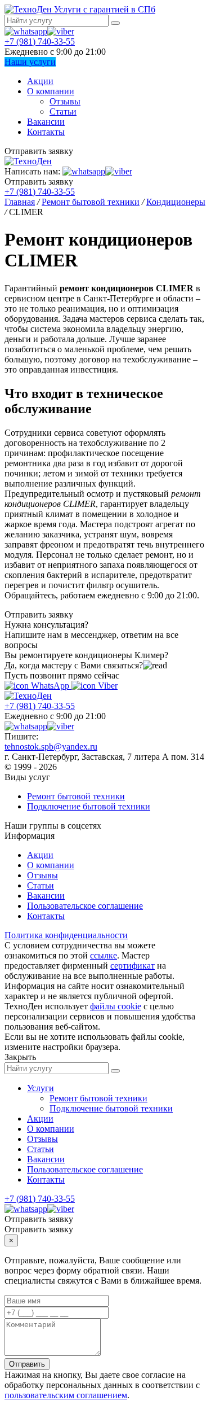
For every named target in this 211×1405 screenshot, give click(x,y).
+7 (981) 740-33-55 (40, 41)
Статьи (63, 111)
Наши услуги (30, 62)
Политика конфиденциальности (66, 935)
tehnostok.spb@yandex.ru (51, 746)
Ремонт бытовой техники (76, 796)
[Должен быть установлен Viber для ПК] (60, 31)
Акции (40, 81)
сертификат (132, 965)
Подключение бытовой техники (88, 806)
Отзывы (65, 101)
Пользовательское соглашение (85, 906)
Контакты (46, 132)
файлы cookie (115, 1006)
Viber (107, 685)
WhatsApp (50, 685)
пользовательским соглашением (66, 1395)
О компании (50, 91)
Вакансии (46, 121)
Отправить (27, 1364)
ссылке (103, 955)
